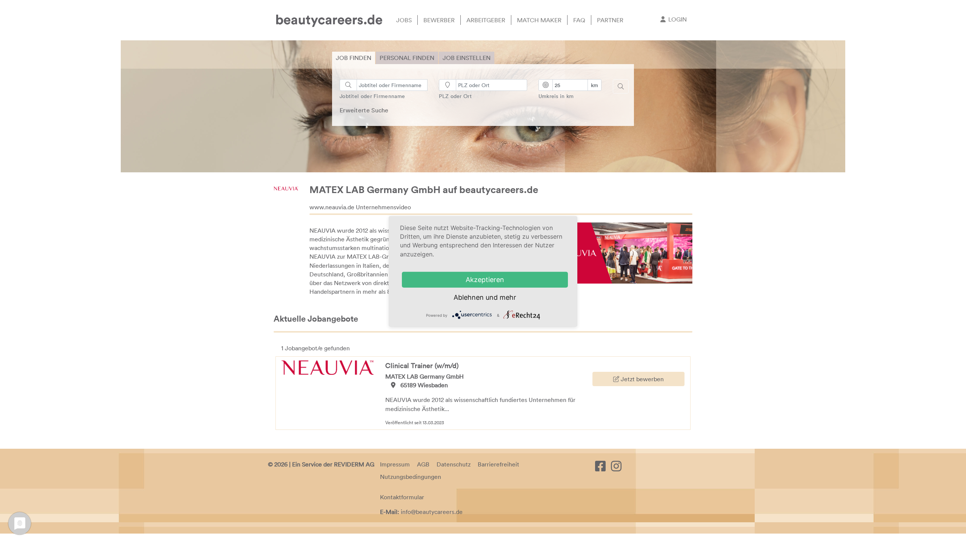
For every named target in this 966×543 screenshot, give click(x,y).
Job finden (353, 57)
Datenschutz (454, 464)
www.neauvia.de (331, 207)
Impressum (395, 464)
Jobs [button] (404, 20)
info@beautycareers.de (432, 511)
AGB (423, 464)
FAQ (579, 20)
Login (677, 19)
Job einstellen (467, 57)
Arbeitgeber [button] (485, 20)
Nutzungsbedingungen (410, 476)
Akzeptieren (485, 280)
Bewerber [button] (439, 20)
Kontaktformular (402, 497)
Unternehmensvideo (383, 207)
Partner (610, 20)
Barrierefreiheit (498, 464)
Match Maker (539, 20)
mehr (508, 297)
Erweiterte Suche (364, 110)
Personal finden (407, 57)
